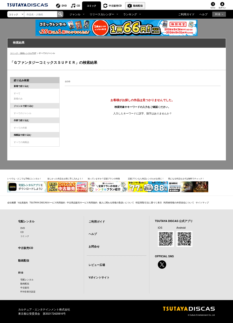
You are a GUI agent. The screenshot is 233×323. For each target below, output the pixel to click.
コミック (91, 5)
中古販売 (24, 287)
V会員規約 (23, 202)
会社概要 (11, 202)
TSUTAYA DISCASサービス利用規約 (47, 202)
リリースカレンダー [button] (102, 14)
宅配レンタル (26, 279)
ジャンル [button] (75, 14)
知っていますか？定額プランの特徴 (104, 178)
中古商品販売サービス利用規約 (82, 202)
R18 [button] (217, 14)
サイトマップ (202, 202)
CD (78, 5)
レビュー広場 (97, 265)
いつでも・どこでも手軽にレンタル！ (24, 178)
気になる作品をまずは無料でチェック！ (186, 178)
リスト (213, 7)
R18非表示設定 (27, 291)
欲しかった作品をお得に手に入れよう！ (66, 178)
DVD (64, 5)
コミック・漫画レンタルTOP (23, 53)
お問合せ (94, 246)
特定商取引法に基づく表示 (149, 202)
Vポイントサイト (99, 277)
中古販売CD (115, 5)
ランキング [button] (130, 14)
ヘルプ (203, 14)
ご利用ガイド (186, 14)
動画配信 (138, 5)
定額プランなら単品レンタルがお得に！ (146, 178)
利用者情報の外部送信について (178, 202)
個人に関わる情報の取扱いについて (116, 202)
